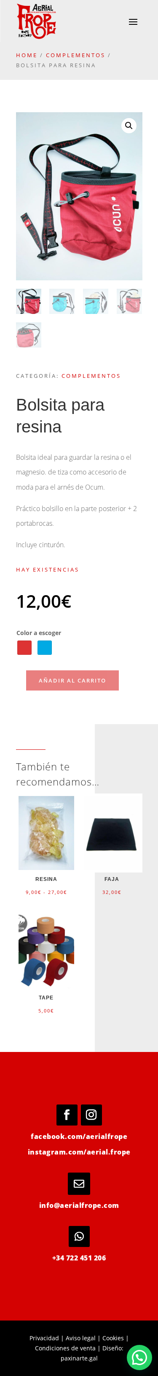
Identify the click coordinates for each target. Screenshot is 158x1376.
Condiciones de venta (65, 1348)
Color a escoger (38, 633)
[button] (129, 125)
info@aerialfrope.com (79, 1205)
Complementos (75, 55)
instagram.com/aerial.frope (79, 1152)
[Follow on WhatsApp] (79, 1236)
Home (26, 55)
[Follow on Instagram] (91, 1115)
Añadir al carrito (72, 680)
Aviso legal (81, 1338)
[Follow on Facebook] (67, 1115)
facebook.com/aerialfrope (79, 1136)
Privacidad (44, 1338)
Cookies (113, 1338)
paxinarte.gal (79, 1358)
